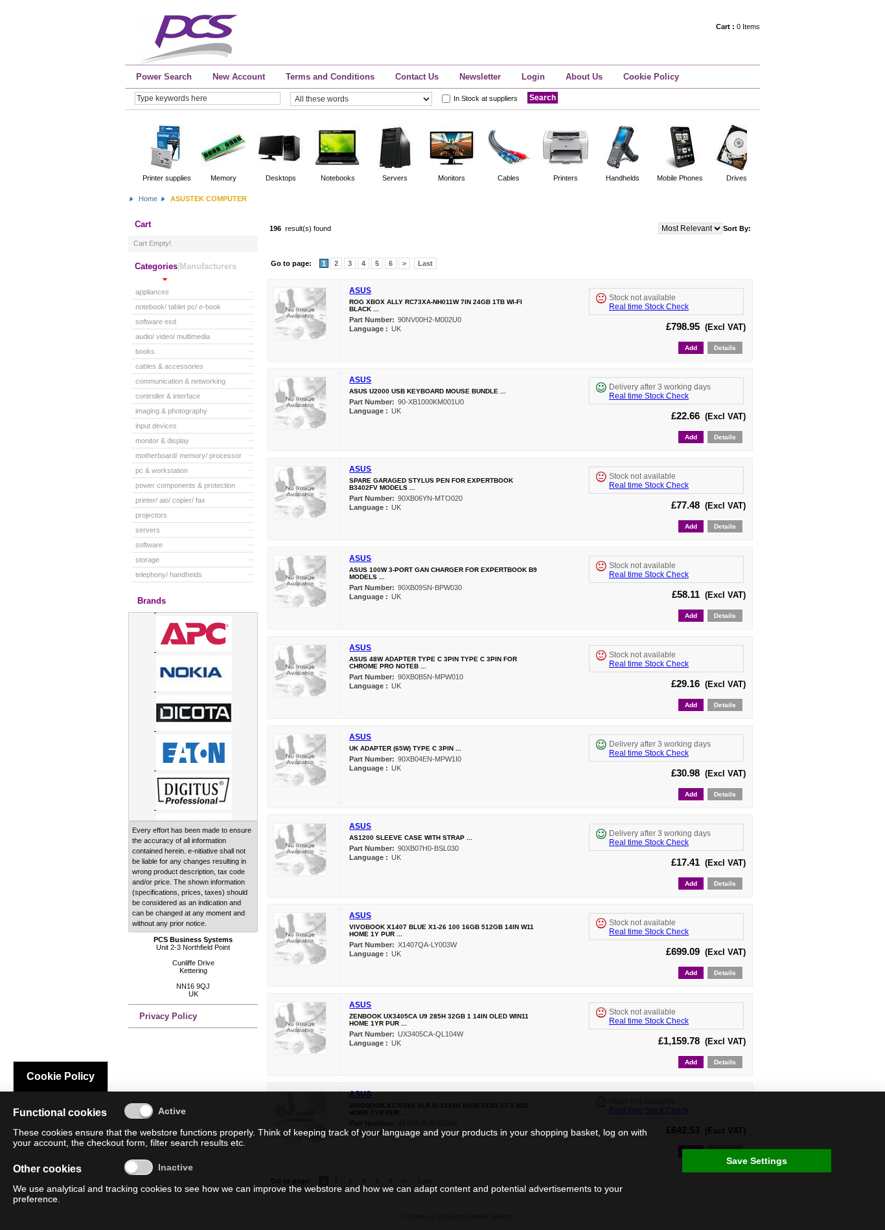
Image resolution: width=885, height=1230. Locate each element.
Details (725, 347)
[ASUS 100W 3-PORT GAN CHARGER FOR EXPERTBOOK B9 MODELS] (300, 605)
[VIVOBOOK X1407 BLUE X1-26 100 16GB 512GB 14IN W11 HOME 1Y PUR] (300, 962)
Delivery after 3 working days (660, 386)
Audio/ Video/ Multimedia (172, 336)
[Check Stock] (601, 298)
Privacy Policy (168, 1016)
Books (145, 351)
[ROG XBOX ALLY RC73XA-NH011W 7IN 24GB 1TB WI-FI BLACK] (300, 337)
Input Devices (156, 426)
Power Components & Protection (185, 485)
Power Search (164, 77)
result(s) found (308, 228)
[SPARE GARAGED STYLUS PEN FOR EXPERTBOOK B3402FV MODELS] (300, 516)
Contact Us (417, 77)
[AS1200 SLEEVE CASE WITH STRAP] (300, 873)
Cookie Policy (651, 77)
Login (533, 77)
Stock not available (642, 297)
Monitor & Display (162, 441)
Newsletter (480, 77)
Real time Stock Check (649, 306)
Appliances (152, 292)
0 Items (738, 26)
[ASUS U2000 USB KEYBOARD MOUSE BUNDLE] (300, 426)
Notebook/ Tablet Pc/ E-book (178, 307)
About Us (584, 77)
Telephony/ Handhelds (168, 574)
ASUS (360, 290)
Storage (147, 560)
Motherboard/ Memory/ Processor (188, 455)
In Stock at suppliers (486, 98)
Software (149, 545)
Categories (156, 266)
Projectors (151, 515)
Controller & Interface (167, 396)
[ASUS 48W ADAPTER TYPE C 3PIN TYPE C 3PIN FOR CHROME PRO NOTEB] (300, 694)
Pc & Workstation (161, 470)
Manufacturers (207, 266)
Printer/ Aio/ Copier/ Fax (170, 500)
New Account (239, 77)
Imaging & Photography (171, 411)
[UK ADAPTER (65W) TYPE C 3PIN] (300, 783)
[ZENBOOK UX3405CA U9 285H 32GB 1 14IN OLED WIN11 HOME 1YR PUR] (300, 1051)
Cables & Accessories (169, 366)
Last (425, 263)
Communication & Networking (180, 381)
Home (148, 199)
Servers (147, 530)
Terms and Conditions (330, 77)
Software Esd (155, 321)
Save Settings (756, 1161)
